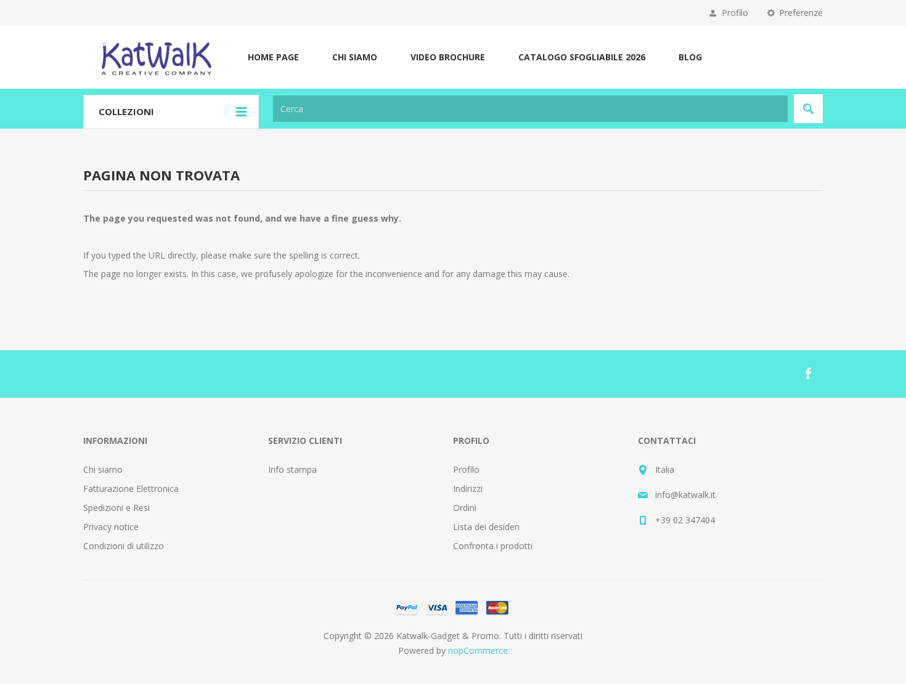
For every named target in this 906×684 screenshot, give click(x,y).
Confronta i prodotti (493, 546)
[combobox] (530, 108)
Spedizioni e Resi (116, 507)
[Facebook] (808, 374)
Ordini (464, 507)
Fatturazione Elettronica (131, 488)
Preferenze (801, 12)
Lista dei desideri (486, 527)
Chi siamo (103, 469)
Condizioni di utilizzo (123, 546)
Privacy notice (111, 527)
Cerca (808, 108)
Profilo (735, 12)
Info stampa (292, 469)
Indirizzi (468, 488)
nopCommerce (478, 650)
